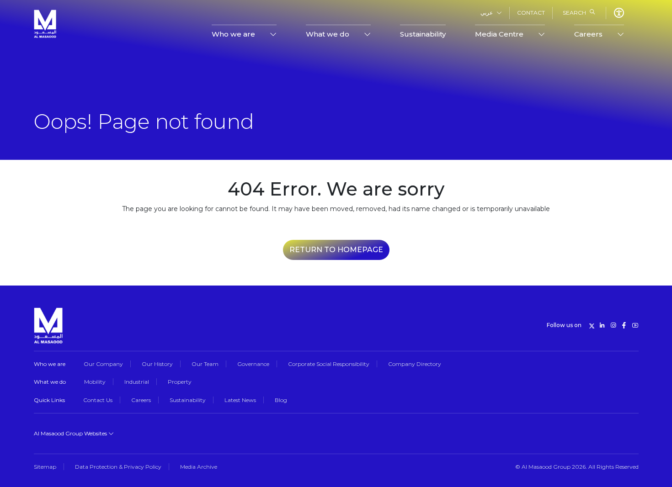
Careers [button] (588, 34)
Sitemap (45, 466)
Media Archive (198, 466)
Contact (531, 12)
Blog (281, 400)
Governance (253, 363)
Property (180, 381)
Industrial (136, 381)
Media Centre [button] (499, 34)
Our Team (205, 363)
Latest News (240, 400)
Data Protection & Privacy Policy (118, 466)
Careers (141, 400)
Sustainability (423, 34)
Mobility (95, 381)
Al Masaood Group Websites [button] (71, 433)
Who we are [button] (233, 34)
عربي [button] (486, 12)
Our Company (103, 363)
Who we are (49, 363)
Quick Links (49, 400)
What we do (50, 381)
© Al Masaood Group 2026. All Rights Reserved (577, 466)
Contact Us (97, 400)
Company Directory (414, 363)
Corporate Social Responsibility (328, 363)
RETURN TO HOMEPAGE (336, 249)
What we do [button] (327, 34)
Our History (157, 363)
